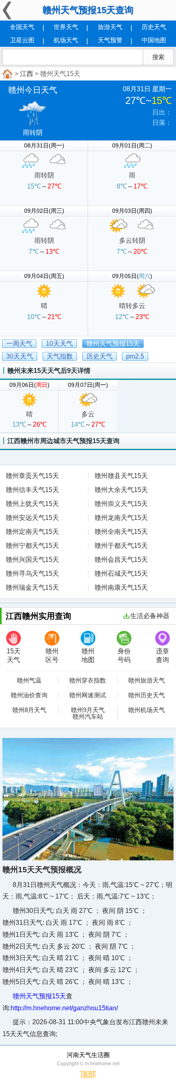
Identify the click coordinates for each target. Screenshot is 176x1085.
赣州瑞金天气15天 (32, 587)
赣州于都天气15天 (121, 545)
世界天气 (66, 26)
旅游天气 (110, 26)
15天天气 (13, 655)
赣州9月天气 (88, 710)
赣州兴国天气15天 (32, 559)
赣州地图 (88, 655)
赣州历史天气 (146, 695)
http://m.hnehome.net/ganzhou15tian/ (64, 1008)
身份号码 (124, 655)
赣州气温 (29, 680)
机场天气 (66, 40)
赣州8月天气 (29, 710)
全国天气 (22, 26)
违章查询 (162, 655)
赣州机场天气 (146, 710)
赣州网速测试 (87, 695)
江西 (26, 73)
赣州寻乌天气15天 (32, 573)
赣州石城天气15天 (121, 573)
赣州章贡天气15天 (32, 475)
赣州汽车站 (87, 716)
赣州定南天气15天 (32, 531)
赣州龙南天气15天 (121, 517)
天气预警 (110, 40)
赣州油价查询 (29, 695)
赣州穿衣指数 (87, 680)
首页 (6, 73)
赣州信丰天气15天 (32, 489)
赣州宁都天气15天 (32, 545)
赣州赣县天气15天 (121, 475)
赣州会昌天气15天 (121, 559)
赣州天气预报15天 (39, 996)
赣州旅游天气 (146, 680)
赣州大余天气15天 (121, 489)
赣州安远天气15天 (32, 517)
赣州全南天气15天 (121, 531)
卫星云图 (22, 40)
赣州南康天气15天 (121, 587)
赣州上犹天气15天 (32, 503)
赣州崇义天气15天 (121, 503)
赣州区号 (52, 655)
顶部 (88, 1074)
